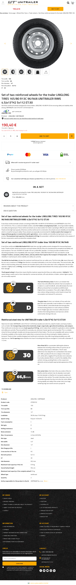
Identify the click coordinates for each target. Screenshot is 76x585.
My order (6, 495)
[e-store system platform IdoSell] (38, 583)
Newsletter (44, 516)
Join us (5, 548)
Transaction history (46, 510)
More (45, 481)
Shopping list (44, 504)
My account (44, 495)
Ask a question (10, 210)
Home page (12, 13)
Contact (5, 510)
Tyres (6, 392)
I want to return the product (12, 507)
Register (43, 498)
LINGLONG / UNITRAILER (16, 116)
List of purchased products (49, 507)
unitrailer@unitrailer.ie (49, 555)
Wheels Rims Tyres (22, 13)
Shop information (8, 526)
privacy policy (28, 570)
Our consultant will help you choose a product (38, 179)
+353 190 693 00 (60, 179)
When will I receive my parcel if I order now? (25, 162)
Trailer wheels (33, 13)
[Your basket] (73, 3)
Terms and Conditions (10, 535)
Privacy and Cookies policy (11, 538)
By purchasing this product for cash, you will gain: (25, 171)
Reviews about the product (16, 206)
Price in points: (15, 169)
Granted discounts (46, 513)
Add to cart (44, 136)
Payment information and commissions (15, 532)
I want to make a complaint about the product (17, 504)
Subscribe (19, 563)
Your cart (43, 501)
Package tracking (8, 501)
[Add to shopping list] (72, 136)
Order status (7, 498)
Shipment (6, 529)
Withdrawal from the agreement (13, 541)
